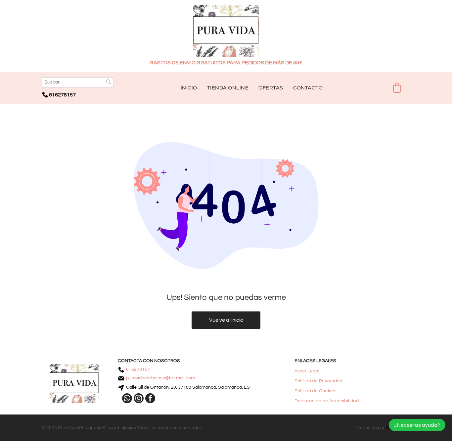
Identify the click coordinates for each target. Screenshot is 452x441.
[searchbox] (78, 82)
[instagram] (139, 399)
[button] (397, 87)
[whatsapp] (127, 399)
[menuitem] (189, 87)
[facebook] (150, 399)
